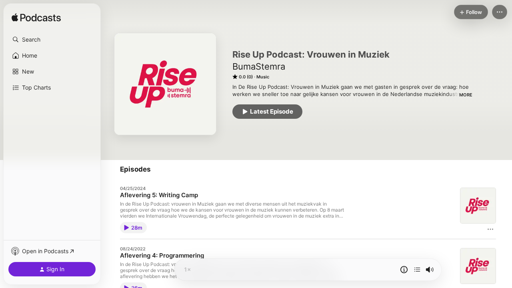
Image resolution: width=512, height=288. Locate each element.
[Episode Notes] (404, 269)
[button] (52, 39)
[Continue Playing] (417, 269)
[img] (36, 18)
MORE (465, 95)
